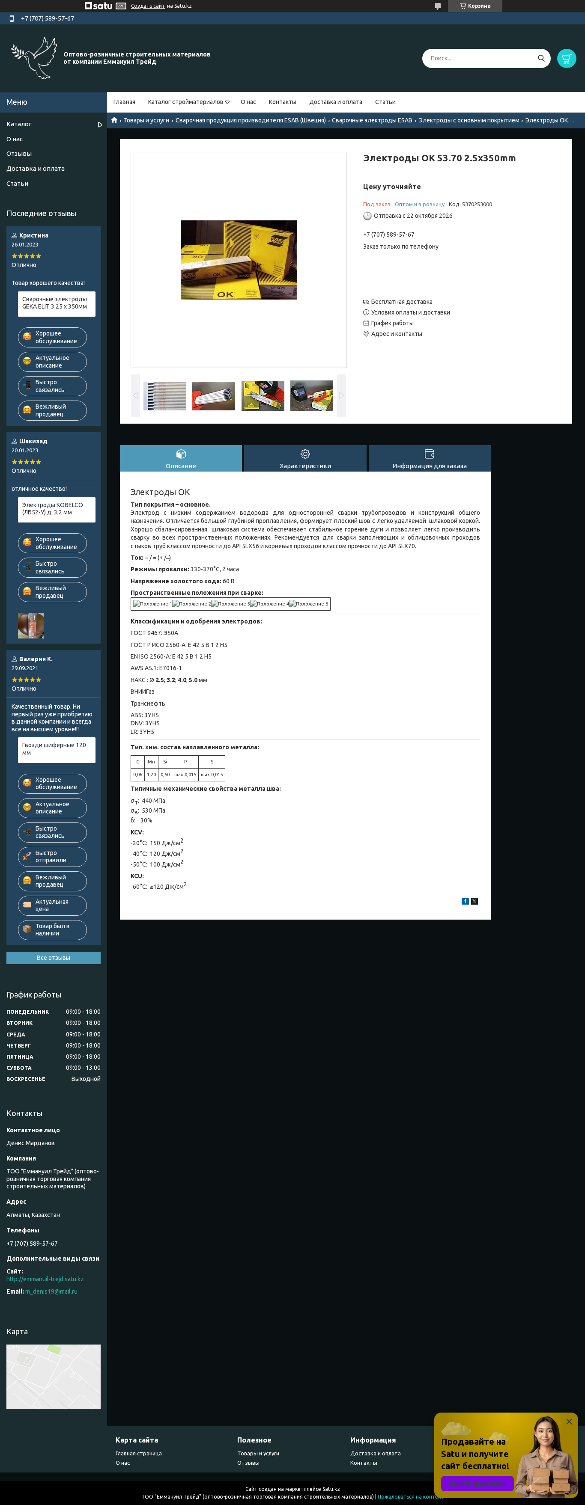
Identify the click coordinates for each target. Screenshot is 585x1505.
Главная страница (139, 1453)
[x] (474, 902)
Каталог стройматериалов (186, 101)
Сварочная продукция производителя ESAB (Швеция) (251, 120)
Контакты (282, 101)
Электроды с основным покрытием (469, 120)
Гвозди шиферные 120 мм (54, 749)
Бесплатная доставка (402, 301)
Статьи (385, 101)
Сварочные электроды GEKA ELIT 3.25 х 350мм (54, 303)
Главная (124, 101)
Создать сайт (148, 6)
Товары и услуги (146, 120)
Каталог (19, 124)
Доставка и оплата (335, 101)
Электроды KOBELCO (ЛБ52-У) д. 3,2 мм (52, 509)
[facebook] (465, 902)
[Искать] (541, 58)
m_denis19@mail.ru (51, 1291)
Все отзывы (53, 957)
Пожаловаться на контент (411, 1496)
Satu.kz (331, 1489)
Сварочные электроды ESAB (372, 120)
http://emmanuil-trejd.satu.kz (45, 1279)
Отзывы (19, 153)
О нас (248, 101)
